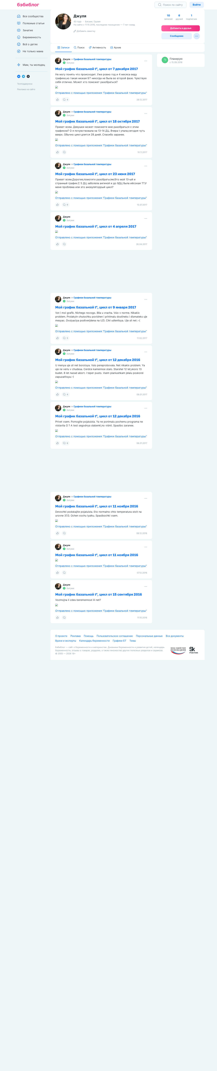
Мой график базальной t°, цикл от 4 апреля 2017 (95, 226)
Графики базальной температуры (92, 59)
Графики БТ (119, 640)
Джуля (66, 59)
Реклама (76, 635)
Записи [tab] (65, 47)
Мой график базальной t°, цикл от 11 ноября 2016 (96, 506)
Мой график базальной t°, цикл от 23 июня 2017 (95, 174)
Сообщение (176, 36)
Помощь (88, 635)
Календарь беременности (94, 640)
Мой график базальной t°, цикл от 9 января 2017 (95, 307)
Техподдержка (24, 83)
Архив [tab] (117, 47)
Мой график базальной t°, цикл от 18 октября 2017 (97, 121)
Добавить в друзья (180, 28)
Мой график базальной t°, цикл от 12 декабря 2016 (97, 360)
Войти (197, 4)
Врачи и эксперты (65, 640)
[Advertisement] (181, 119)
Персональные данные (149, 635)
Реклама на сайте (26, 89)
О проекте (61, 635)
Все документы (175, 635)
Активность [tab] (99, 47)
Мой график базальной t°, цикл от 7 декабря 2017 (96, 69)
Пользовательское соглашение (115, 635)
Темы (132, 640)
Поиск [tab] (81, 47)
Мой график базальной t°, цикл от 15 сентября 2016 (98, 594)
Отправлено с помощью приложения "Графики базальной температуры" (101, 92)
